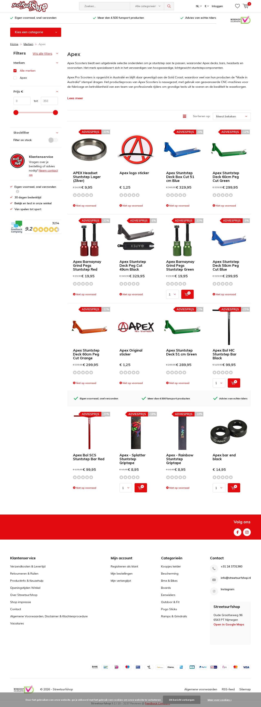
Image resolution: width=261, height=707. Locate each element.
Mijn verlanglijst (121, 580)
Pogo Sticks (169, 609)
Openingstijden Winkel (25, 588)
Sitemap (245, 689)
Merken (28, 44)
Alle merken (27, 70)
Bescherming (169, 573)
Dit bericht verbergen (181, 699)
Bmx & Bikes (169, 580)
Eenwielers (168, 595)
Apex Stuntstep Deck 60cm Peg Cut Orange (86, 354)
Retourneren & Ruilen (24, 573)
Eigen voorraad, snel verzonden (35, 18)
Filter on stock (22, 140)
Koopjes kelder (171, 566)
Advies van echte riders (200, 18)
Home (14, 44)
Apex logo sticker (134, 173)
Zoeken (169, 6)
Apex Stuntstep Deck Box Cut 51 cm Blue (180, 177)
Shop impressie (20, 602)
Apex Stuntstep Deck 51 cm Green (181, 352)
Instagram (247, 532)
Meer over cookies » (220, 699)
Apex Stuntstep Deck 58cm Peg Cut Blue (226, 265)
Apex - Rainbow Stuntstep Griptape (179, 459)
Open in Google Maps (228, 624)
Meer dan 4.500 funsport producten (121, 18)
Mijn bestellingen (122, 573)
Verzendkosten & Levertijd (27, 566)
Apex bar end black (224, 457)
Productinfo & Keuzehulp (26, 580)
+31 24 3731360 (231, 566)
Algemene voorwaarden (200, 689)
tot (34, 101)
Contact (15, 609)
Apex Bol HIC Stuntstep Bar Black (225, 354)
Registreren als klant (124, 566)
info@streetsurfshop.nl (236, 578)
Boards (166, 588)
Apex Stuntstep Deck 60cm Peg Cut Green (226, 177)
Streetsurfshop (63, 689)
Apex (23, 78)
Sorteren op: (202, 116)
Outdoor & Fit (170, 602)
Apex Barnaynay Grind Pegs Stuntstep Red (87, 265)
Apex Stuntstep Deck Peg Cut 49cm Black (132, 265)
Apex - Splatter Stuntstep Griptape (132, 459)
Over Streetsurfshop (24, 595)
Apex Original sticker (130, 352)
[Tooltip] (17, 192)
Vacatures (17, 623)
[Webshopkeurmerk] (240, 19)
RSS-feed (228, 689)
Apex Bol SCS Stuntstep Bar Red (88, 457)
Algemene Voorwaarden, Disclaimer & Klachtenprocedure (49, 616)
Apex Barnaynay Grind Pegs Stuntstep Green (180, 265)
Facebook (237, 532)
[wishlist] (237, 6)
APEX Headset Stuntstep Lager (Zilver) (87, 177)
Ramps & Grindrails (174, 616)
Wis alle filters (42, 54)
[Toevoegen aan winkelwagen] (187, 294)
